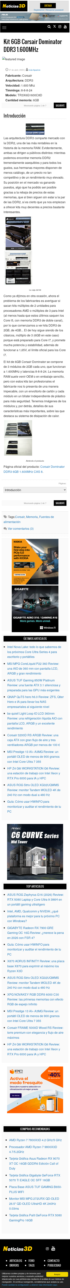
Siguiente (60, 105)
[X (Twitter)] (54, 26)
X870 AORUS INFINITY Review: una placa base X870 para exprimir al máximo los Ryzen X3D (35, 966)
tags (32, 1265)
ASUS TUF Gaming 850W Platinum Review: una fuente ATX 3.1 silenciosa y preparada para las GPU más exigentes (33, 685)
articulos (16, 1261)
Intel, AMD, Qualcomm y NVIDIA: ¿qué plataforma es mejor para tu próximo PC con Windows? (33, 916)
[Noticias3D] (13, 6)
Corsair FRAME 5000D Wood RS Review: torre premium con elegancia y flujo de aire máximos (35, 1032)
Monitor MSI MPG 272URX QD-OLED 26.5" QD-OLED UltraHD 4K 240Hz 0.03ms (34, 1203)
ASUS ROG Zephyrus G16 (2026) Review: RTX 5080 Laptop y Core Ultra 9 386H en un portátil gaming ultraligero (35, 899)
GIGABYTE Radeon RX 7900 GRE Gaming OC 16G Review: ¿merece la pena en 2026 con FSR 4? (35, 933)
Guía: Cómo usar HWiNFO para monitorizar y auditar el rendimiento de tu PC (34, 806)
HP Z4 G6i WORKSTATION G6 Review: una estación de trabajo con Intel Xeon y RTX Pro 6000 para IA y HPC (33, 773)
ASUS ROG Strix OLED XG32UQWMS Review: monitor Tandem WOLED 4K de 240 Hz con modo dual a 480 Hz (33, 790)
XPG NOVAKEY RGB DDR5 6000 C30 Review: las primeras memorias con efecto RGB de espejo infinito (35, 999)
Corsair (20, 517)
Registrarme (39, 10)
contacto (54, 1261)
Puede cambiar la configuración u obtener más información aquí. (30, 1284)
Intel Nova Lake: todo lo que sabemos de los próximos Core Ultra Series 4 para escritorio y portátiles (34, 652)
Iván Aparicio (34, 70)
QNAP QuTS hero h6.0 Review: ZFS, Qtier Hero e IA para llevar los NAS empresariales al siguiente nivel (35, 702)
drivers (14, 1265)
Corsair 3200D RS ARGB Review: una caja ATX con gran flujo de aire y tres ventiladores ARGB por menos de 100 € (33, 740)
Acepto (57, 1274)
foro (32, 1261)
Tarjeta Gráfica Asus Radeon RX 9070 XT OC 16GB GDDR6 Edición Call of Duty (34, 1163)
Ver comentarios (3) (21, 528)
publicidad (54, 1265)
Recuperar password (54, 10)
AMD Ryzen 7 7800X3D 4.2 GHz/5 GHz (35, 1140)
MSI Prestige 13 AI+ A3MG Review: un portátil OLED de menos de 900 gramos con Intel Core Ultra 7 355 (33, 757)
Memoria (32, 517)
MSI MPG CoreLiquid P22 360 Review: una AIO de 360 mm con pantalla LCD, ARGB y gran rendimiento (33, 668)
